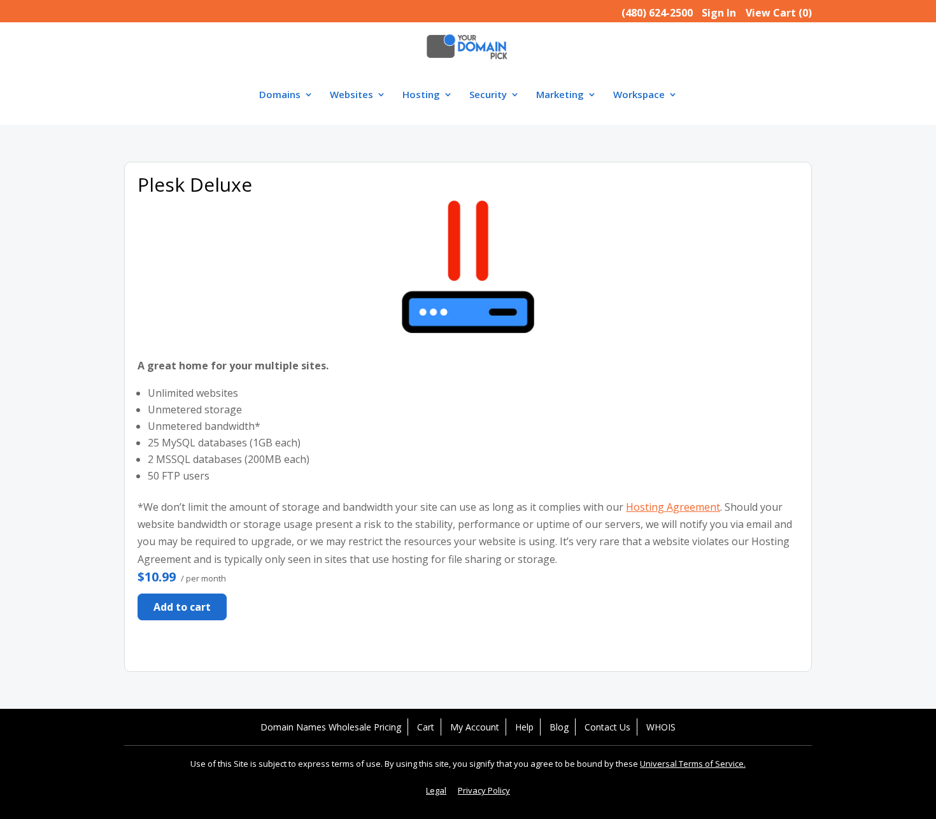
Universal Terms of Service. (693, 763)
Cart (425, 727)
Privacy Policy (484, 790)
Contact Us (607, 727)
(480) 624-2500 (657, 13)
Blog (559, 727)
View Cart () (779, 13)
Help (524, 727)
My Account (474, 727)
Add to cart (182, 607)
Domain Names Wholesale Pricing (330, 727)
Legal (436, 790)
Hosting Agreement (673, 507)
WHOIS (661, 727)
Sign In (719, 13)
